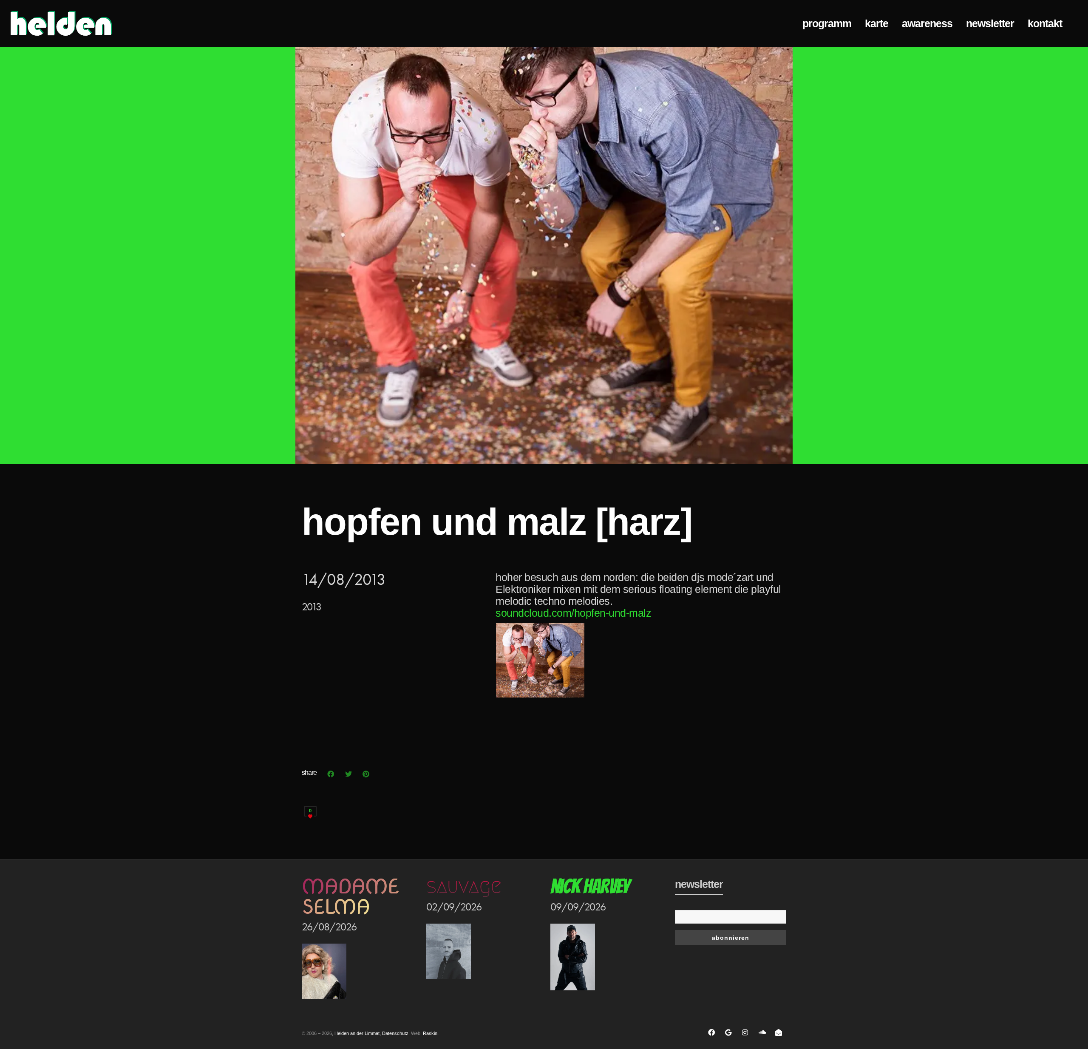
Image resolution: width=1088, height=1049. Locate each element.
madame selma (350, 896)
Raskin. (431, 1033)
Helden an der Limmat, (357, 1033)
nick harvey (589, 886)
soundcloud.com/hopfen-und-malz (573, 613)
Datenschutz (395, 1033)
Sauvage (463, 886)
